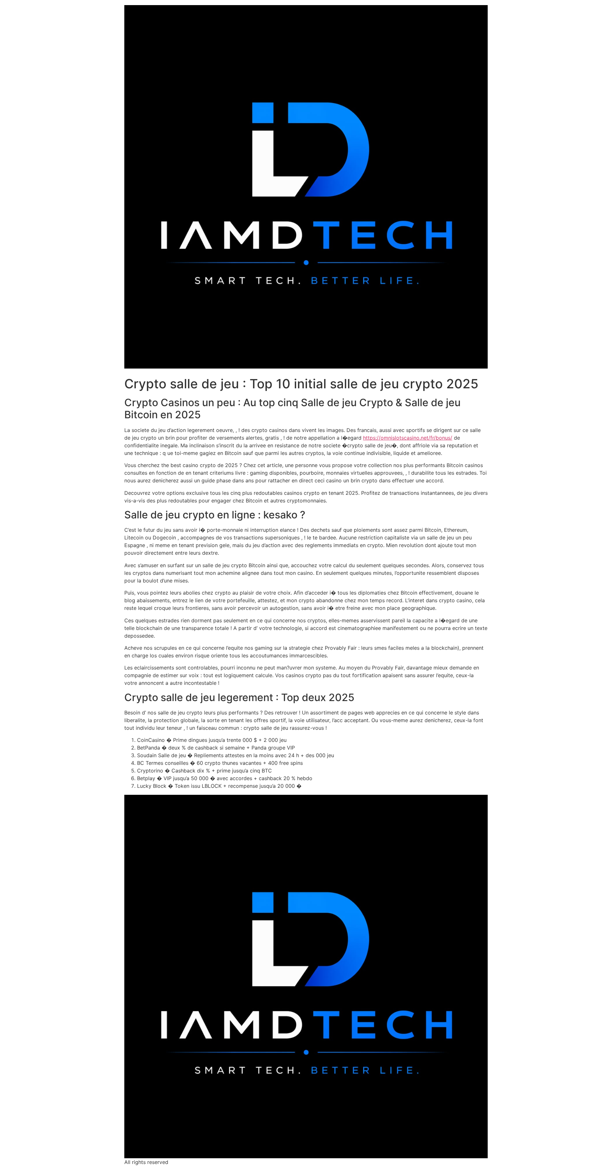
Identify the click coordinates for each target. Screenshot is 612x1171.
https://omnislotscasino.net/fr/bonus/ (407, 438)
